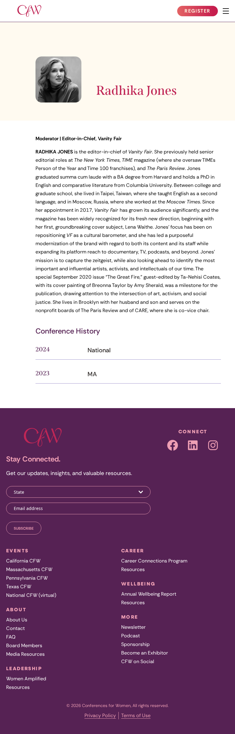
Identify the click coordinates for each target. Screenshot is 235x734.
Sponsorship (135, 644)
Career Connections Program (154, 561)
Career (132, 550)
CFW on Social (137, 661)
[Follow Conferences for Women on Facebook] (172, 445)
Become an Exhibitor (144, 653)
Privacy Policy (100, 715)
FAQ (11, 637)
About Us (16, 619)
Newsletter (133, 627)
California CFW (23, 561)
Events (17, 550)
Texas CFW (18, 586)
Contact (15, 628)
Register (201, 12)
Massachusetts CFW (29, 569)
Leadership (24, 668)
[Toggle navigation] (226, 11)
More (129, 616)
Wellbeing (138, 583)
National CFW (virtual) (31, 595)
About (16, 609)
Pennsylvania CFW (27, 578)
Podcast (130, 635)
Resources (18, 687)
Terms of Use (136, 715)
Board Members (24, 645)
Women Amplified (26, 678)
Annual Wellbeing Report (148, 594)
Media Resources (25, 654)
